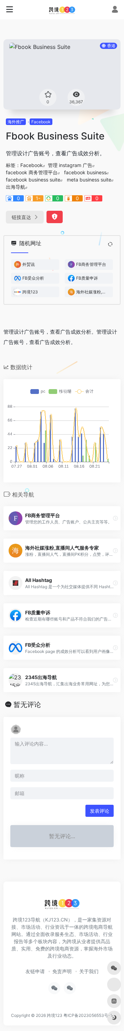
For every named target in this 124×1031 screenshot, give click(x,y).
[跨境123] (62, 9)
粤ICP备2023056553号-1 (87, 1015)
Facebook (41, 121)
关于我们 (89, 971)
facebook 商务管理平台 (32, 172)
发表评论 (99, 811)
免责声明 (62, 971)
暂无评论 (27, 704)
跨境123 (54, 1015)
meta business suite (89, 180)
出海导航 (15, 187)
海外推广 (16, 121)
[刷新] (110, 244)
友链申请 (35, 971)
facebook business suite (33, 180)
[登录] (114, 10)
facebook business (85, 172)
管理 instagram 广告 (70, 165)
